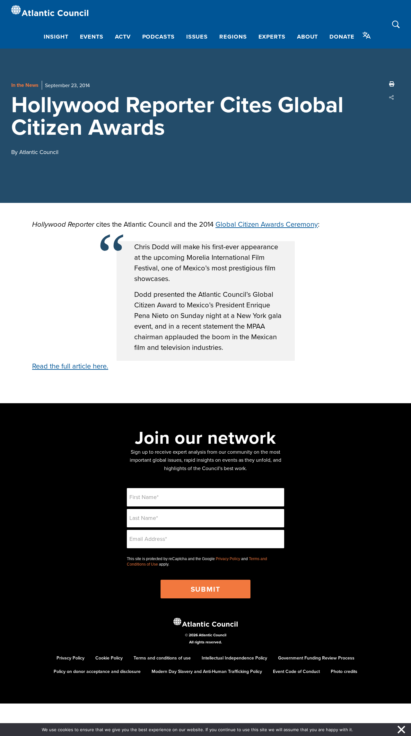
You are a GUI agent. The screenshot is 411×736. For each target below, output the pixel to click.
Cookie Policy (109, 658)
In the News (25, 85)
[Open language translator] (366, 35)
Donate (341, 36)
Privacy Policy (228, 559)
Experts (271, 36)
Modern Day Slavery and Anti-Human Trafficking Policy (207, 671)
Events (91, 36)
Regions (233, 36)
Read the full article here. (70, 366)
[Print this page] (392, 84)
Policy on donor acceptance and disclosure (97, 671)
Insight (56, 36)
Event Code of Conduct (296, 671)
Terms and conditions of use (162, 658)
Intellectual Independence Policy (234, 658)
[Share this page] (392, 97)
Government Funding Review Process (316, 658)
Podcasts (158, 36)
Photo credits (344, 671)
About (307, 36)
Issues (197, 36)
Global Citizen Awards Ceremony (266, 224)
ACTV (123, 36)
